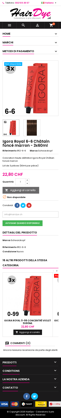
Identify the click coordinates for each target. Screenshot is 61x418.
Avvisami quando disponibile (22, 223)
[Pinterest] (29, 205)
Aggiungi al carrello (20, 190)
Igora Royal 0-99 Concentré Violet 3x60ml (27, 322)
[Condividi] (17, 205)
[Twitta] (23, 205)
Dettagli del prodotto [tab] (20, 232)
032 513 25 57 (22, 2)
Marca (34, 150)
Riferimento (10, 150)
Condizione (9, 251)
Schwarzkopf (18, 240)
